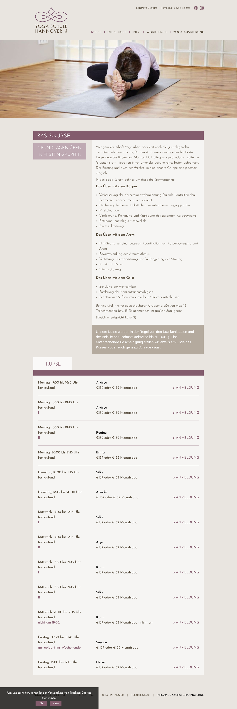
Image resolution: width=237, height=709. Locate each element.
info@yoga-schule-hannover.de (180, 695)
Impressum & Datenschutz (175, 8)
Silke (99, 472)
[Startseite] (51, 21)
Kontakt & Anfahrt (146, 8)
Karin (100, 567)
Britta (100, 452)
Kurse (96, 32)
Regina (101, 433)
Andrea (101, 382)
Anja (99, 542)
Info (136, 32)
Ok (41, 703)
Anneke (101, 492)
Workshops (156, 32)
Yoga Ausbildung (188, 32)
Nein (55, 703)
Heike (100, 662)
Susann (101, 642)
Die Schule (116, 32)
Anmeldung (187, 388)
